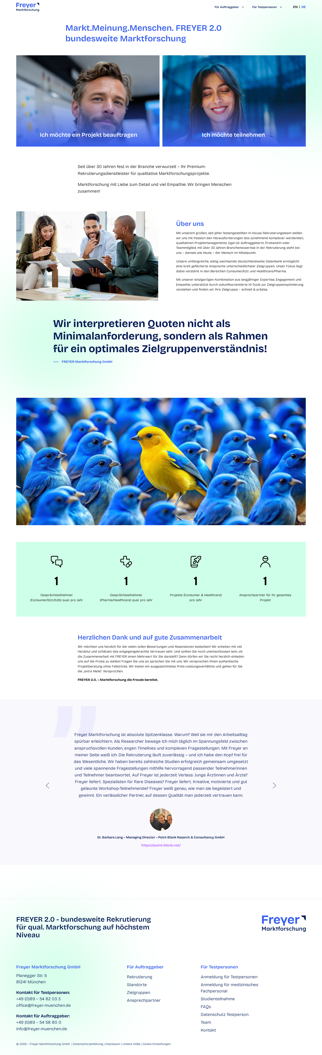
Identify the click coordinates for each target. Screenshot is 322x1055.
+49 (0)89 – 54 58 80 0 (38, 1022)
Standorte (137, 984)
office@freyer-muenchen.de (43, 1005)
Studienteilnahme (218, 998)
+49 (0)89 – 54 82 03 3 (38, 998)
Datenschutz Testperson (225, 1014)
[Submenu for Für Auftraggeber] (242, 7)
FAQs (206, 1006)
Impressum (112, 1044)
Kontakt (208, 1030)
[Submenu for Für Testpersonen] (280, 7)
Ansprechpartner (144, 1000)
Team (206, 1022)
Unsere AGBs (131, 1044)
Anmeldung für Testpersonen (229, 976)
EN (295, 7)
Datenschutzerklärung (88, 1044)
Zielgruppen (138, 992)
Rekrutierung (139, 976)
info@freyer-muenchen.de (41, 1028)
